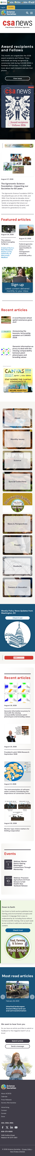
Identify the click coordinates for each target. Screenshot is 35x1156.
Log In (3, 7)
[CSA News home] (17, 24)
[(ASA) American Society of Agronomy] (10, 2)
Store (3, 1117)
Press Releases (6, 1100)
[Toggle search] (27, 13)
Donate (11, 7)
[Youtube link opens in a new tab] (16, 1127)
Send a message (17, 1046)
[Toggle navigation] (31, 13)
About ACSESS (6, 1094)
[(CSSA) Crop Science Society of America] (17, 2)
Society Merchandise (8, 1103)
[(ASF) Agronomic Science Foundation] (31, 2)
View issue (17, 78)
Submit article (17, 1041)
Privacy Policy (27, 1149)
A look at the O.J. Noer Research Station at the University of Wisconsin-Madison (7, 252)
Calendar (4, 1097)
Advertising (5, 1107)
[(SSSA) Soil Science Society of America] (24, 2)
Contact (4, 1110)
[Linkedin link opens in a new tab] (11, 1127)
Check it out (17, 618)
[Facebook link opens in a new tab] (2, 1127)
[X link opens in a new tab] (7, 1127)
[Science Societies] (3, 2)
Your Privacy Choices (17, 1152)
